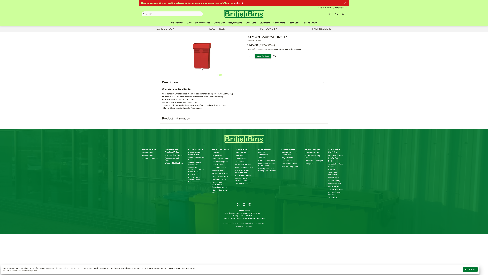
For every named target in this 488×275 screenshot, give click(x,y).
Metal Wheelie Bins (150, 158)
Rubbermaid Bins (312, 153)
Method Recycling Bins (312, 157)
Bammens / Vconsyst (314, 161)
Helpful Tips (333, 158)
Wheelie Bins (177, 23)
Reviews (331, 170)
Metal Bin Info (334, 186)
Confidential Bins (219, 167)
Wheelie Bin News (335, 155)
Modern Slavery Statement (334, 193)
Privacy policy (334, 178)
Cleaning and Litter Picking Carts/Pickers (267, 170)
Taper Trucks (286, 161)
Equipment (265, 23)
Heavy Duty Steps (289, 164)
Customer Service (334, 150)
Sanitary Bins (193, 175)
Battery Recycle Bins (220, 173)
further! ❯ (238, 3)
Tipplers (261, 158)
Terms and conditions (332, 174)
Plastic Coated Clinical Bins (194, 164)
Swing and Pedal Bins (244, 167)
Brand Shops (310, 23)
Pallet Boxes (295, 23)
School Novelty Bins (220, 158)
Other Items (279, 23)
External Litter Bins (243, 164)
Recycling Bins (235, 23)
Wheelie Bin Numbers (174, 163)
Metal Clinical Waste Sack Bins (196, 159)
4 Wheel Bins (147, 156)
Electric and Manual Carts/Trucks (266, 165)
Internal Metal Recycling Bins (218, 183)
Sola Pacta (239, 162)
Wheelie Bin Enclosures (286, 154)
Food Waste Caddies (220, 176)
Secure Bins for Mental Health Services (194, 180)
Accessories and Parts (172, 159)
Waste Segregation (289, 167)
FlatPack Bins (217, 170)
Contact (327, 8)
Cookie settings (334, 181)
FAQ (320, 8)
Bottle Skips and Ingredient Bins (242, 171)
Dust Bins (239, 156)
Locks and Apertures (173, 155)
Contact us (333, 197)
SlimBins (215, 153)
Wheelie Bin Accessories (198, 23)
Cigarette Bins (241, 158)
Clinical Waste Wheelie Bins (194, 154)
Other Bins (251, 23)
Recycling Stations (219, 187)
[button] (343, 14)
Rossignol (309, 164)
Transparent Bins (219, 179)
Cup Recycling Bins (220, 162)
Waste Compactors (266, 161)
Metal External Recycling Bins (241, 179)
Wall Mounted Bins (243, 175)
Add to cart (263, 56)
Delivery (331, 167)
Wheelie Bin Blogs (335, 164)
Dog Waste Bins (241, 183)
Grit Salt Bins (240, 153)
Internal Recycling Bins (219, 191)
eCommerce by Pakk (244, 226)
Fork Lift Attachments (263, 154)
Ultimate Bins (217, 164)
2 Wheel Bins (147, 153)
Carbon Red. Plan (335, 189)
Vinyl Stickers (287, 158)
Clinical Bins (219, 23)
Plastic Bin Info (334, 184)
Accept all (470, 269)
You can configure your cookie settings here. (20, 271)
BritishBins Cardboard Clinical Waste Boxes (196, 170)
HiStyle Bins (217, 156)
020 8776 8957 (341, 8)
